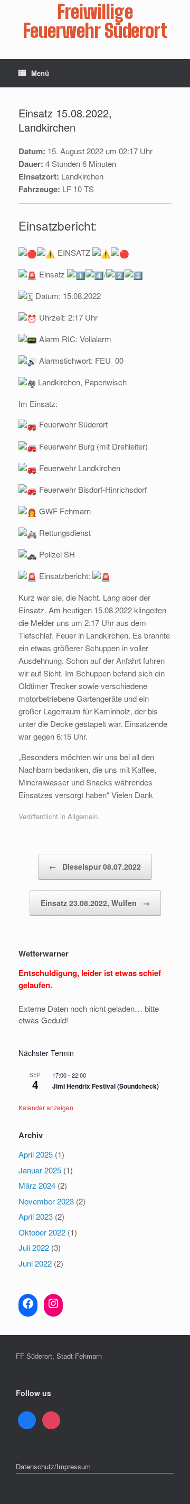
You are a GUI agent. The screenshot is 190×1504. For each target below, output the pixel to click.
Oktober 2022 (41, 1232)
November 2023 (46, 1201)
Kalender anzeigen (45, 1107)
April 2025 (35, 1154)
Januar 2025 (39, 1170)
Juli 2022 (33, 1247)
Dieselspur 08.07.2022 (95, 866)
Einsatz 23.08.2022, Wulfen (95, 903)
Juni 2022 (35, 1263)
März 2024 (36, 1185)
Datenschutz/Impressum (53, 1466)
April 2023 (35, 1216)
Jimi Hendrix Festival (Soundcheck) (105, 1086)
